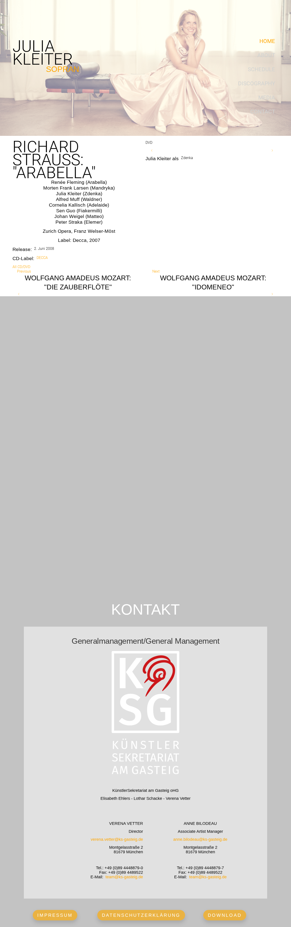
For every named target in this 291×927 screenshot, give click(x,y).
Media (266, 97)
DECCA (42, 258)
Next (156, 271)
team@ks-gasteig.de (124, 877)
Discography (256, 83)
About (266, 55)
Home (267, 41)
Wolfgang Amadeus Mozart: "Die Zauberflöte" (78, 282)
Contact (262, 112)
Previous (24, 271)
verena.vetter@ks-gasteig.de (117, 839)
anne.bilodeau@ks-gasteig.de (200, 839)
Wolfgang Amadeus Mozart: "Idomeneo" (213, 282)
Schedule (261, 69)
